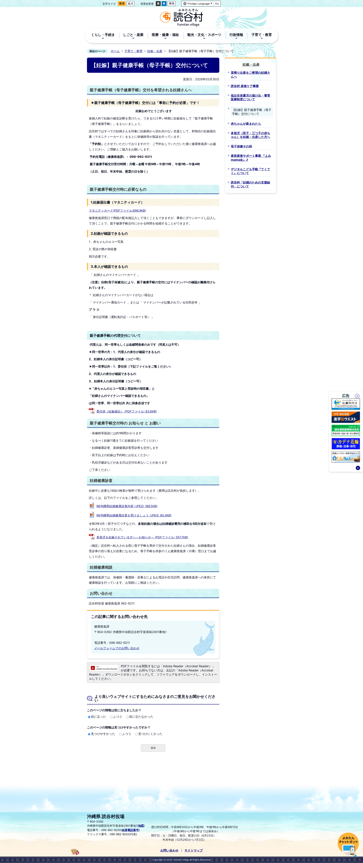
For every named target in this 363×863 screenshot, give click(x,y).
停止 (358, 468)
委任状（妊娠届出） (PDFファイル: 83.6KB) (126, 411)
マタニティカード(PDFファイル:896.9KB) (117, 210)
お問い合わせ (169, 850)
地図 (141, 825)
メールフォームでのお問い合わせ (117, 648)
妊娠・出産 (154, 51)
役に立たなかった (141, 716)
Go (217, 3)
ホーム (115, 51)
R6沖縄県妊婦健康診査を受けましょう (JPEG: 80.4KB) (133, 515)
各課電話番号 (130, 830)
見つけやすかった (103, 734)
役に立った (98, 716)
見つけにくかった (150, 734)
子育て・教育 (133, 51)
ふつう (117, 716)
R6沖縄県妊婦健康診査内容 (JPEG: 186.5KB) (126, 506)
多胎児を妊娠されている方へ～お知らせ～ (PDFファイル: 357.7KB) (142, 537)
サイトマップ (194, 850)
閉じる (357, 396)
